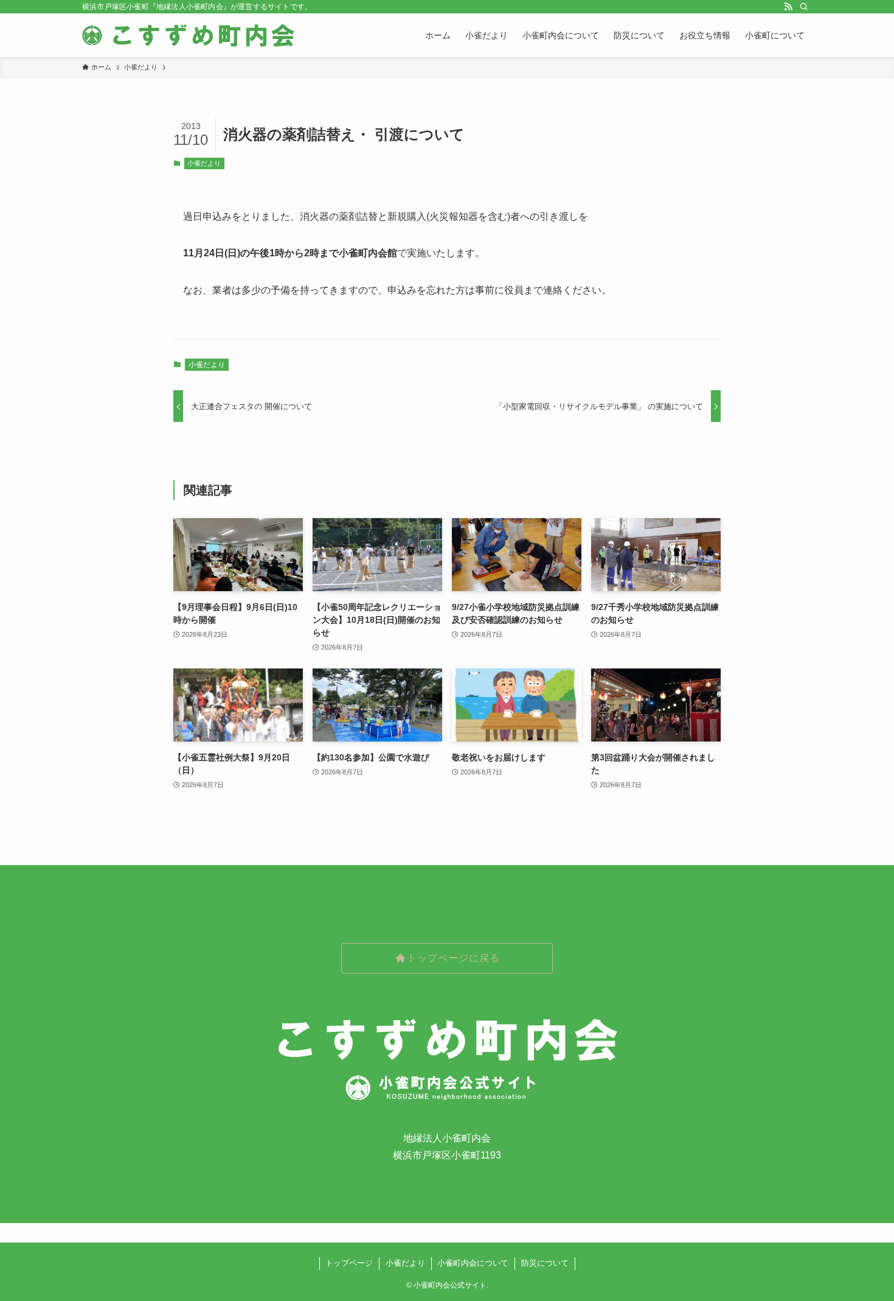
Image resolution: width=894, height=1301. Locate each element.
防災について (545, 1263)
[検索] (804, 6)
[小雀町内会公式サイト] (189, 35)
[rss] (788, 6)
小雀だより (204, 163)
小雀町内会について (472, 1263)
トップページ (349, 1263)
